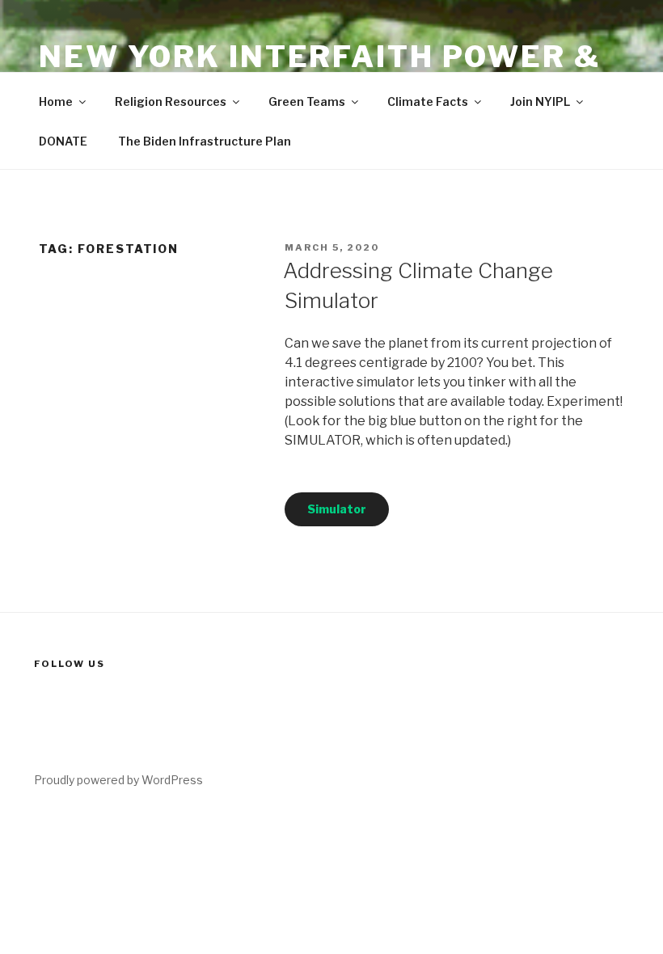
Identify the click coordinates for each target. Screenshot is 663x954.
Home (56, 101)
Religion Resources (170, 101)
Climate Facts (427, 101)
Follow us (69, 663)
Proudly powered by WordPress (118, 780)
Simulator (336, 509)
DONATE (63, 141)
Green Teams (306, 101)
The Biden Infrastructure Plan (204, 141)
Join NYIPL (540, 101)
